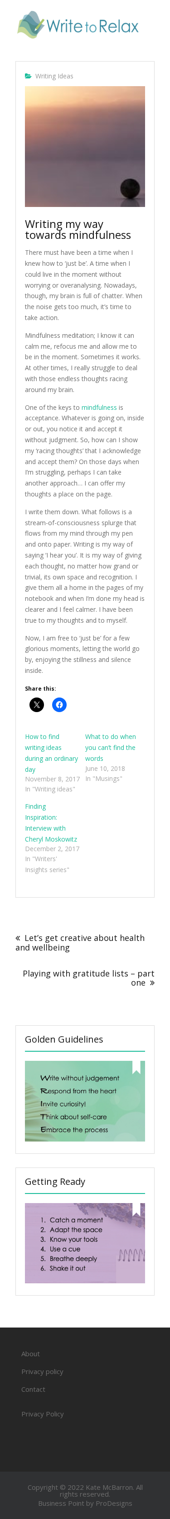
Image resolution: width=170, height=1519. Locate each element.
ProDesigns (114, 1503)
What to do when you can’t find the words (110, 747)
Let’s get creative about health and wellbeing (80, 942)
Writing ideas (54, 76)
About (30, 1353)
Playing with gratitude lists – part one (89, 978)
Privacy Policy (42, 1413)
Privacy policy (42, 1371)
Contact (33, 1389)
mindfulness (99, 407)
